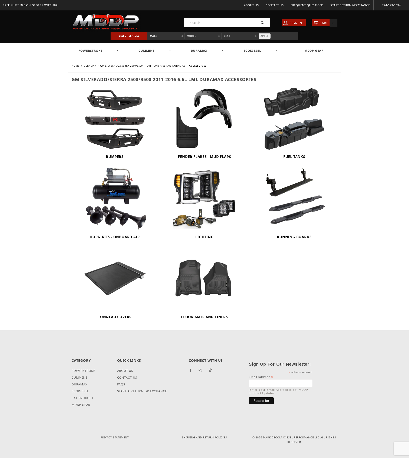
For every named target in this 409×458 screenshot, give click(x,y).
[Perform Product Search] (262, 23)
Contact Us (275, 5)
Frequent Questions (307, 5)
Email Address (261, 377)
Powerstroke (83, 371)
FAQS (121, 384)
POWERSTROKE (90, 51)
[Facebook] (192, 372)
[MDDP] (106, 22)
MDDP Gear (314, 51)
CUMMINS (146, 51)
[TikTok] (212, 371)
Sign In (295, 23)
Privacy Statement (115, 437)
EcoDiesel (80, 391)
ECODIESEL (252, 51)
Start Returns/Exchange (350, 5)
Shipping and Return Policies (204, 437)
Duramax (79, 384)
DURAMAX (199, 51)
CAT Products (83, 398)
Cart (326, 23)
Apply (265, 35)
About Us (251, 5)
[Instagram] (202, 372)
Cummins (80, 377)
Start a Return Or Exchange (142, 391)
